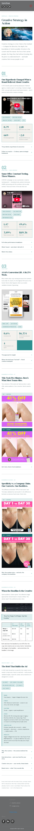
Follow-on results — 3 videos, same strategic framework (15, 152)
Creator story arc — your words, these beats (15, 763)
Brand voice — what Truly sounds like (13, 768)
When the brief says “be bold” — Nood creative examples (13, 360)
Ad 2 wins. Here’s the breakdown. (11, 467)
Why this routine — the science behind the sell (14, 751)
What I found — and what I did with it (13, 247)
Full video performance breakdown (12, 242)
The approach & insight (9, 355)
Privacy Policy (13, 812)
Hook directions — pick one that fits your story (14, 758)
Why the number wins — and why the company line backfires (13, 573)
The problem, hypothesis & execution (13, 147)
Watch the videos (7, 252)
